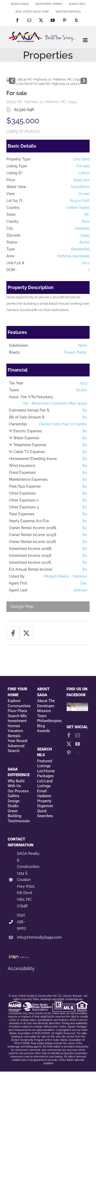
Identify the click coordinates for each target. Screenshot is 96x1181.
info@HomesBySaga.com (39, 937)
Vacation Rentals (15, 733)
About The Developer (46, 703)
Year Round (17, 740)
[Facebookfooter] (77, 705)
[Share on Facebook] (13, 633)
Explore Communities (18, 703)
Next (84, 79)
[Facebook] (69, 735)
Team (42, 716)
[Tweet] (26, 633)
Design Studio (13, 803)
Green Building (14, 813)
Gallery (13, 796)
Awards (43, 730)
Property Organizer (45, 803)
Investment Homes (17, 723)
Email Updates (44, 793)
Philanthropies (48, 720)
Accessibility (21, 968)
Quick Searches (45, 813)
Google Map (22, 606)
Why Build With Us (16, 783)
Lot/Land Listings (44, 783)
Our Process (18, 791)
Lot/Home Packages (46, 773)
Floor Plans (17, 710)
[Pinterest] (69, 752)
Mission (44, 710)
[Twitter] (69, 744)
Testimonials (18, 821)
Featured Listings (44, 763)
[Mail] (77, 735)
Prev (12, 79)
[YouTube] (77, 744)
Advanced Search (16, 748)
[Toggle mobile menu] (85, 40)
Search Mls (17, 716)
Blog (41, 726)
